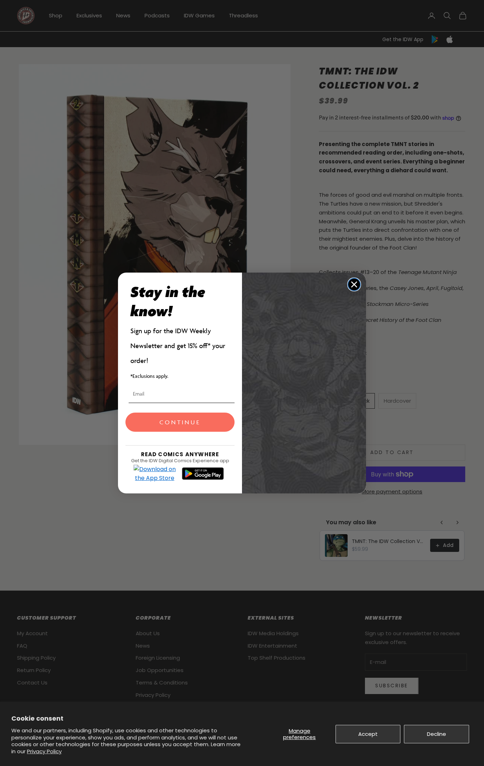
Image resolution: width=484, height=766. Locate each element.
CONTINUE (180, 422)
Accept (368, 734)
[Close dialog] (354, 284)
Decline (436, 734)
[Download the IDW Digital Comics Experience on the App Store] (155, 473)
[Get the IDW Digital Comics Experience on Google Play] (203, 473)
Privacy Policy (44, 751)
